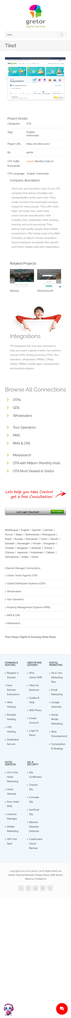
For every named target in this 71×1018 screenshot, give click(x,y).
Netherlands (32, 534)
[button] (12, 281)
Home (11, 875)
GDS (16, 408)
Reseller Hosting (11, 717)
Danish (54, 539)
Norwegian (23, 543)
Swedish (10, 543)
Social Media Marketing (57, 719)
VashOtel (42, 290)
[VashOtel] (49, 278)
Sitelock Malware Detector (34, 827)
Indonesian (32, 135)
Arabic (25, 556)
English (30, 132)
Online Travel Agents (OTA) (22, 575)
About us (29, 879)
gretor (29, 152)
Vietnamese (12, 556)
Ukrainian (36, 547)
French (9, 534)
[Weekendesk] (22, 278)
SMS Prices (35, 710)
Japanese (22, 552)
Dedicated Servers (13, 742)
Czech (44, 539)
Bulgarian (22, 547)
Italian (19, 534)
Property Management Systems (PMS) (28, 607)
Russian (19, 539)
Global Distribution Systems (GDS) (26, 583)
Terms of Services (25, 875)
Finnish (37, 543)
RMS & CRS (21, 443)
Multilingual (11, 530)
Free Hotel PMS (13, 804)
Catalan (50, 552)
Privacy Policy (42, 875)
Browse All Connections (35, 389)
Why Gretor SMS (35, 675)
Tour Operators (24, 427)
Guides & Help (34, 700)
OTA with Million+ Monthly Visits (36, 463)
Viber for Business (34, 687)
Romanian (32, 539)
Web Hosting (11, 704)
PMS (16, 435)
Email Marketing (57, 692)
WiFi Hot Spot (12, 841)
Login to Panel (33, 733)
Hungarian (49, 543)
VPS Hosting (11, 729)
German (48, 530)
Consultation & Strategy (57, 746)
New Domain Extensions (13, 690)
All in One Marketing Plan (57, 677)
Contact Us (40, 879)
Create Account (34, 720)
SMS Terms (56, 875)
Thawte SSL (33, 787)
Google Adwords (56, 704)
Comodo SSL (34, 799)
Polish (8, 539)
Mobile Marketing (12, 829)
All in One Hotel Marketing (12, 777)
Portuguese (48, 534)
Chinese (9, 552)
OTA (28, 123)
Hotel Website (11, 791)
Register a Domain (12, 675)
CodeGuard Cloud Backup (35, 844)
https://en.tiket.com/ (38, 143)
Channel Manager (12, 816)
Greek (34, 556)
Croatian (9, 547)
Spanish (36, 530)
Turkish (48, 547)
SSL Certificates (35, 774)
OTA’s (17, 400)
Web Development (57, 734)
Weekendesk (17, 290)
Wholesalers (22, 416)
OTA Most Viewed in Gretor (33, 471)
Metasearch (22, 455)
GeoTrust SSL (34, 812)
